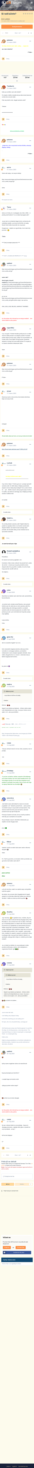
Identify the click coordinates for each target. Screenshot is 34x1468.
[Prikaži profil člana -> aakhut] (4, 264)
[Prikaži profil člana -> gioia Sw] (4, 638)
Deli (8, 1184)
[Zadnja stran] (31, 33)
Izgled (14, 1466)
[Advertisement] (16, 68)
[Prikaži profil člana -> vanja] (4, 744)
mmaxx (9, 883)
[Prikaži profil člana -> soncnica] (4, 799)
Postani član (20, 1247)
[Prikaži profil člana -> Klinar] (4, 843)
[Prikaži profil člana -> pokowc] (4, 41)
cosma (9, 963)
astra (9, 167)
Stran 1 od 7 (18, 33)
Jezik (8, 1466)
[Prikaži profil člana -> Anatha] (4, 913)
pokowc (7, 19)
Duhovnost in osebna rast (18, 21)
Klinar (9, 842)
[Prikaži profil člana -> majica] (4, 685)
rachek (9, 463)
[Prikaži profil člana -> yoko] (4, 591)
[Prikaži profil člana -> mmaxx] (4, 884)
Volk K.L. (10, 518)
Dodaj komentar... (9, 1176)
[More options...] (30, 41)
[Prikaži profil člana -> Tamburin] (4, 87)
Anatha (9, 912)
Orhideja (10, 771)
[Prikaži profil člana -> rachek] (4, 464)
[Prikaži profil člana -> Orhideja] (4, 772)
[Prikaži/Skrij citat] (4, 691)
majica (9, 684)
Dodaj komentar (17, 26)
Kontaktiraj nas (23, 1466)
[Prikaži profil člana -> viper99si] (4, 329)
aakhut (9, 263)
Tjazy (9, 207)
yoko (8, 590)
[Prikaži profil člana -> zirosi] (4, 392)
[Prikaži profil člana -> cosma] (4, 964)
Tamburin (10, 86)
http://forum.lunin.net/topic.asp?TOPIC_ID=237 (14, 449)
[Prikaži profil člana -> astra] (4, 168)
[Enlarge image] (8, 230)
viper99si (10, 328)
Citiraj (7, 58)
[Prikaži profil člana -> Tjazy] (4, 208)
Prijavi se (6, 1247)
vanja (9, 743)
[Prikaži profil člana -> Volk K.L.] (4, 519)
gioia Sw (10, 637)
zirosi (9, 391)
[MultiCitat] (3, 58)
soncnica (10, 798)
